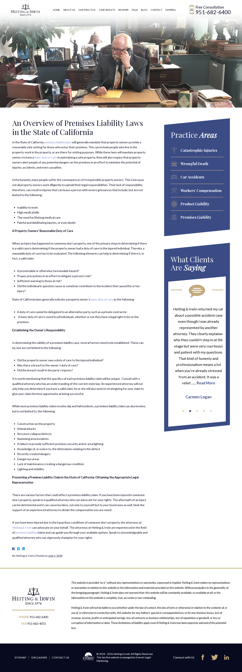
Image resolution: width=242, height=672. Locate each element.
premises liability (26, 532)
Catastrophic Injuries (199, 150)
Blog (144, 9)
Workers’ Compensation (201, 190)
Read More (204, 383)
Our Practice (87, 9)
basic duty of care (45, 157)
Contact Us (60, 657)
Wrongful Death (194, 163)
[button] (183, 411)
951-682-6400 (213, 12)
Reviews (123, 9)
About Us (69, 9)
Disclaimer (39, 657)
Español (171, 9)
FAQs (135, 9)
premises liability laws (57, 142)
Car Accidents (192, 176)
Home (56, 9)
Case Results (107, 9)
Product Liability (195, 203)
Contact (156, 9)
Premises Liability (196, 217)
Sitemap (20, 657)
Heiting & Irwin (22, 527)
